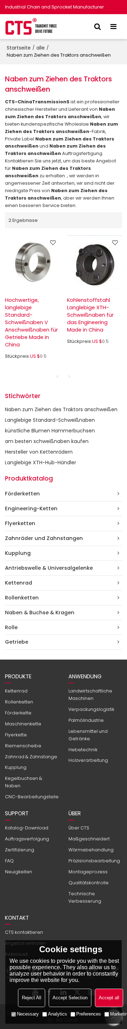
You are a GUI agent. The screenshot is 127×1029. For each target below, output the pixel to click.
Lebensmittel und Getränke (88, 735)
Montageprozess (88, 872)
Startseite (19, 47)
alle (40, 47)
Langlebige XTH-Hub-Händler (40, 462)
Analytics (57, 1014)
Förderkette (18, 713)
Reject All (31, 997)
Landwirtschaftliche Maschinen (90, 694)
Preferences (88, 1014)
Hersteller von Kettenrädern (39, 451)
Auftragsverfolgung (27, 839)
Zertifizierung (19, 850)
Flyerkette (16, 735)
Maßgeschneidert (89, 839)
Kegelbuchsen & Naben (23, 782)
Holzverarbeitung (88, 760)
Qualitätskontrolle (88, 883)
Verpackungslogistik (91, 709)
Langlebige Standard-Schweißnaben (50, 420)
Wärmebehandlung (91, 850)
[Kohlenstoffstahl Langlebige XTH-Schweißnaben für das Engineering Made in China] (94, 262)
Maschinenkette (23, 724)
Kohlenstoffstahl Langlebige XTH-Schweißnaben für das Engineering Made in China (90, 315)
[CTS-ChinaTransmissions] (31, 26)
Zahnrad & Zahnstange (31, 757)
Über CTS (78, 828)
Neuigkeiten (18, 872)
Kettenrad (16, 691)
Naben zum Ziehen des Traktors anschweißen (61, 409)
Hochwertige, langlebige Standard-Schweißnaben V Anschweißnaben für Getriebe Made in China (31, 322)
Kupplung (15, 767)
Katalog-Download (26, 828)
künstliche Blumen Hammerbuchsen (50, 430)
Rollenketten (19, 702)
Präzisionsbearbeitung (94, 861)
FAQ (9, 861)
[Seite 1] (57, 376)
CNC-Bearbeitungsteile (32, 797)
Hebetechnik (82, 750)
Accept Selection (70, 997)
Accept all (109, 997)
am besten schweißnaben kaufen (47, 441)
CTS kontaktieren (24, 932)
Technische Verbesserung (84, 897)
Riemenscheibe (23, 746)
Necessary (28, 1014)
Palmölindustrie (86, 720)
